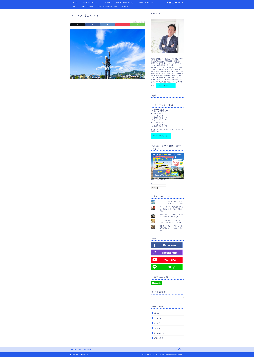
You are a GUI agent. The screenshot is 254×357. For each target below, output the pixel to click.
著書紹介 (108, 3)
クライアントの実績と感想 (107, 7)
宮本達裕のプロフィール (91, 3)
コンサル (157, 313)
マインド (157, 323)
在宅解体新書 (158, 338)
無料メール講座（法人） (147, 3)
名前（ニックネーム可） (159, 179)
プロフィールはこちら (166, 85)
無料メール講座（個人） (125, 3)
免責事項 (83, 354)
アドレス (154, 183)
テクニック (158, 318)
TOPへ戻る (75, 354)
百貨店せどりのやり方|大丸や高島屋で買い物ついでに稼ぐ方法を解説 (171, 228)
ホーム (75, 3)
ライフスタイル (159, 333)
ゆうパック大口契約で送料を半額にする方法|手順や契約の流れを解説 (171, 209)
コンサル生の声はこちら (160, 136)
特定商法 (125, 7)
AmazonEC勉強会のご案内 (83, 7)
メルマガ (157, 328)
